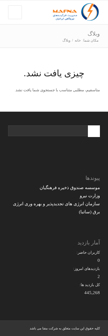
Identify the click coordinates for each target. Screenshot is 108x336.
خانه (78, 40)
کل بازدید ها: (90, 284)
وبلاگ (94, 34)
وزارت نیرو (90, 195)
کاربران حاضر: (88, 252)
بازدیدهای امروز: (86, 268)
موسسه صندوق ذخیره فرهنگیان (70, 187)
